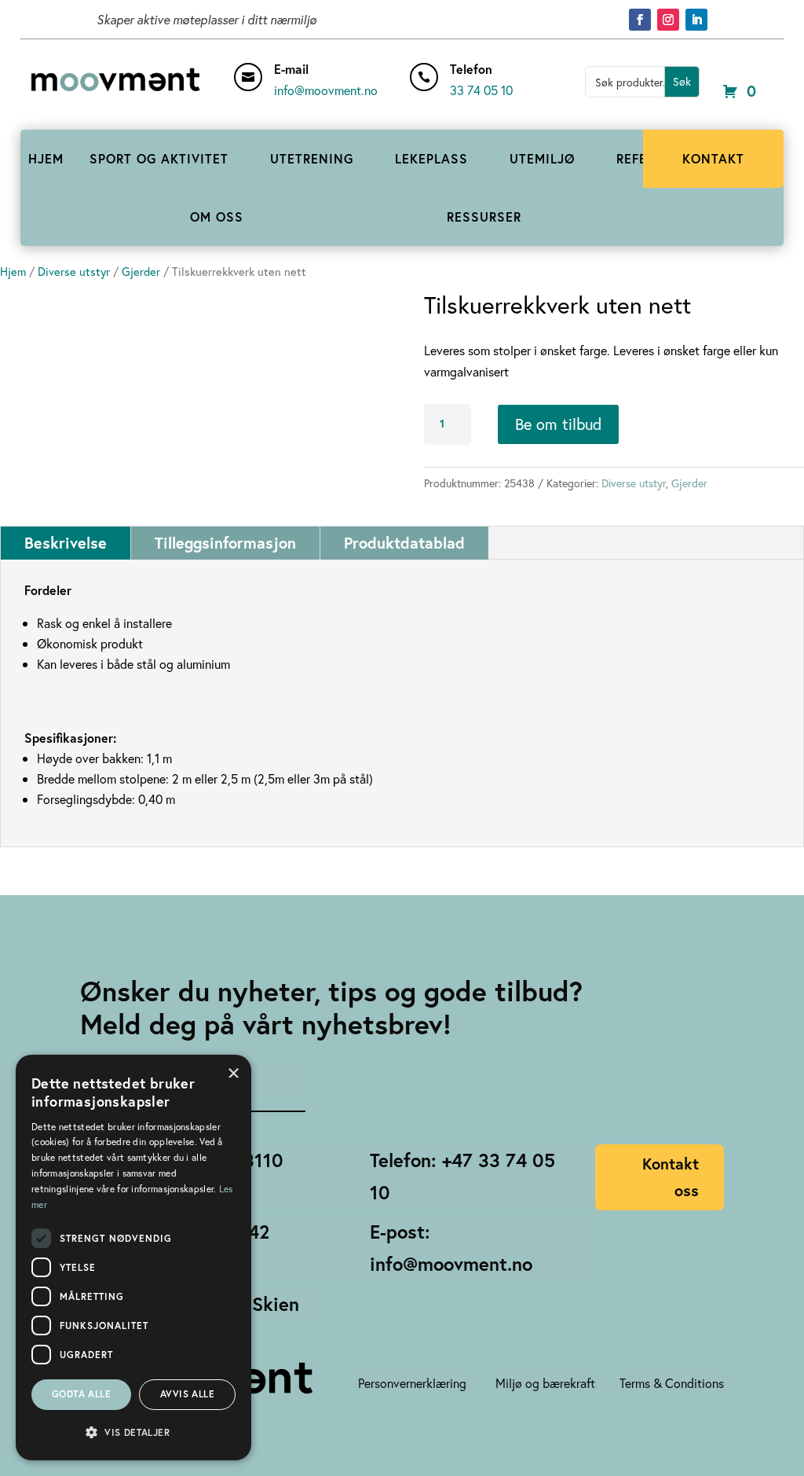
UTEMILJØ (543, 158)
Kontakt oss (670, 1177)
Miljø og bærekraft (545, 1383)
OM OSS (216, 216)
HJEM (46, 158)
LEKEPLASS (431, 158)
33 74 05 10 (481, 90)
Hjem (13, 271)
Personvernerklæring (412, 1383)
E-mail (291, 69)
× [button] (233, 1072)
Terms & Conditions (671, 1383)
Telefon (471, 69)
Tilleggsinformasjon (225, 542)
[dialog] (133, 1257)
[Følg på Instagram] (668, 20)
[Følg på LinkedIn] (696, 20)
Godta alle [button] (81, 1394)
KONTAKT (713, 158)
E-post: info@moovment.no (451, 1247)
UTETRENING (311, 158)
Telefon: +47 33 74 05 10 (462, 1176)
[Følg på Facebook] (640, 20)
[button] (133, 1432)
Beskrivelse (65, 542)
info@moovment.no (326, 90)
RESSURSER (484, 216)
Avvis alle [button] (187, 1394)
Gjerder (141, 271)
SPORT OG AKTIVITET (159, 158)
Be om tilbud (558, 424)
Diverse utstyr (74, 271)
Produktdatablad (404, 542)
